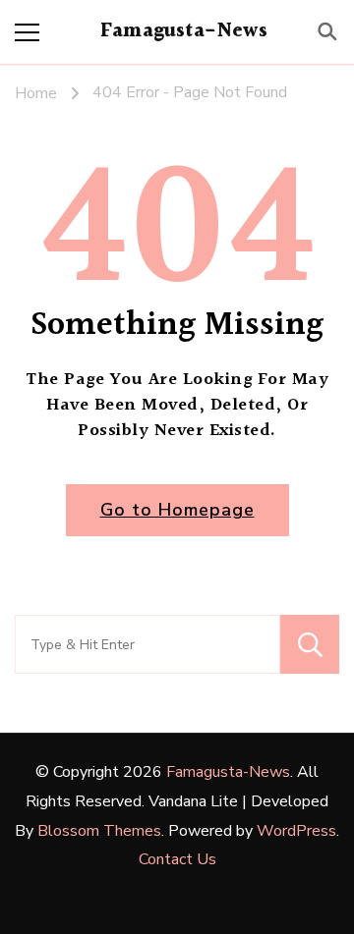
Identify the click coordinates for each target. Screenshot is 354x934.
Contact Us (177, 859)
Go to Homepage (177, 510)
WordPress (296, 831)
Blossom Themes (99, 831)
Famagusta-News (183, 31)
